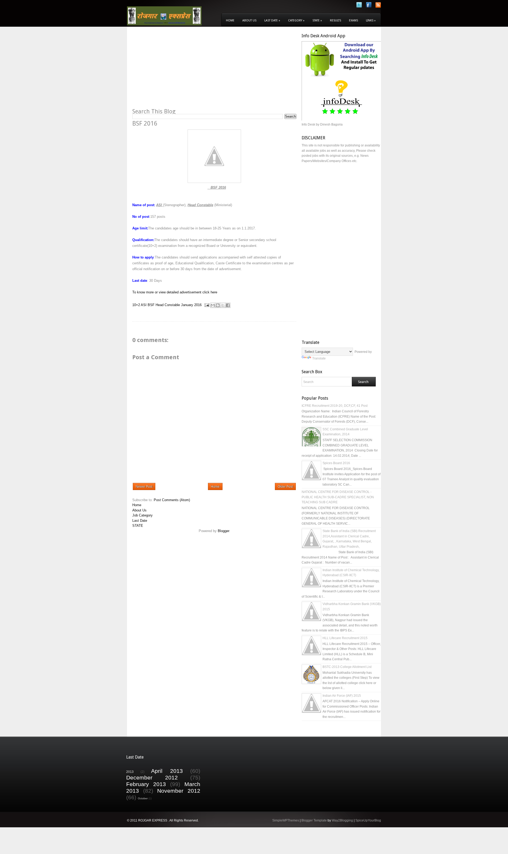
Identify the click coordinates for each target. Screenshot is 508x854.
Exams (353, 20)
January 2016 (191, 305)
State (317, 20)
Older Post (285, 486)
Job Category (142, 515)
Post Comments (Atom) (172, 500)
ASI (144, 305)
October (143, 798)
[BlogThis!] (217, 305)
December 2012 (152, 777)
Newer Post (144, 486)
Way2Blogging (342, 820)
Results (335, 20)
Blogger (223, 531)
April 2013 (167, 771)
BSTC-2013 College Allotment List (347, 667)
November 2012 (178, 791)
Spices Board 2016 (336, 463)
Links (371, 20)
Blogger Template (314, 820)
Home (230, 20)
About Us (249, 20)
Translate (319, 358)
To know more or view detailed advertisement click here (174, 292)
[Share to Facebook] (227, 305)
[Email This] (212, 305)
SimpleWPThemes (285, 820)
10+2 (136, 305)
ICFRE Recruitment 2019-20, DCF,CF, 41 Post (335, 406)
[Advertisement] (176, 70)
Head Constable (168, 305)
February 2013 (146, 784)
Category (296, 20)
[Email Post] (206, 305)
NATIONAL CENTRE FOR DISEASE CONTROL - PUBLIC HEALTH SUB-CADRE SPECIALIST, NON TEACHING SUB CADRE (338, 497)
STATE (137, 526)
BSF (151, 305)
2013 (130, 771)
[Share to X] (222, 305)
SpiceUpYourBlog (368, 820)
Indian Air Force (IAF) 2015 (342, 696)
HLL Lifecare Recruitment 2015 (345, 638)
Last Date (272, 20)
